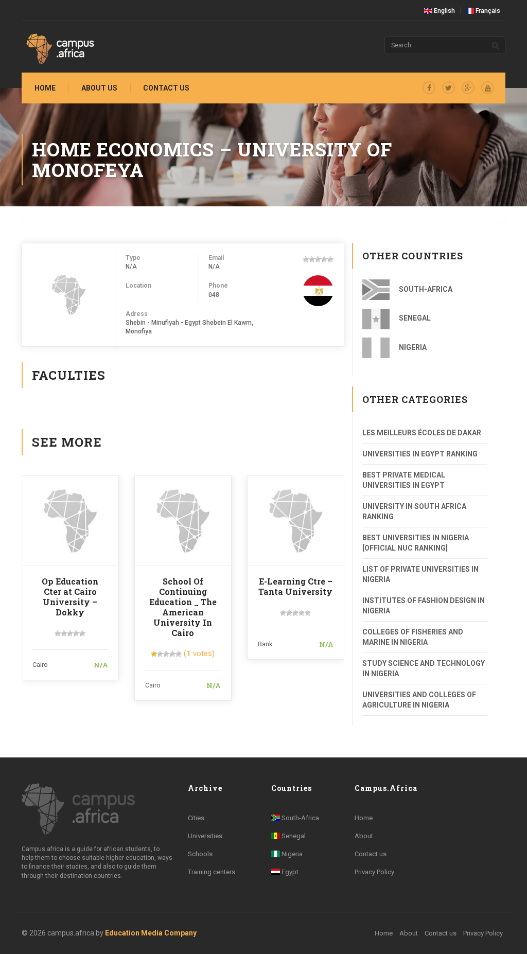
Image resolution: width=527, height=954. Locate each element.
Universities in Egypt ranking (420, 454)
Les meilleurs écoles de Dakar (421, 433)
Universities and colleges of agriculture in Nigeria (419, 700)
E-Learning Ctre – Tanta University (295, 586)
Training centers (211, 872)
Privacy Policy (374, 872)
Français (487, 10)
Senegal (414, 318)
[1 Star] (306, 259)
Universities (205, 836)
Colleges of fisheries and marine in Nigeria (412, 637)
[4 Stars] (324, 259)
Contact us (166, 88)
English (443, 10)
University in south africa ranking (414, 511)
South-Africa (424, 289)
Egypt (289, 872)
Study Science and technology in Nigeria (423, 668)
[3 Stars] (318, 259)
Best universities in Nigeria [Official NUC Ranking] (415, 543)
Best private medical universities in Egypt (403, 480)
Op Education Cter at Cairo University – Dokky (70, 596)
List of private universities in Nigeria (420, 574)
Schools (200, 854)
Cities (196, 818)
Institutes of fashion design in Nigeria (423, 605)
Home (45, 88)
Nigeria (412, 347)
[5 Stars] (330, 259)
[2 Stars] (312, 259)
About (364, 836)
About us (99, 88)
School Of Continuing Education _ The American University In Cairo (183, 607)
